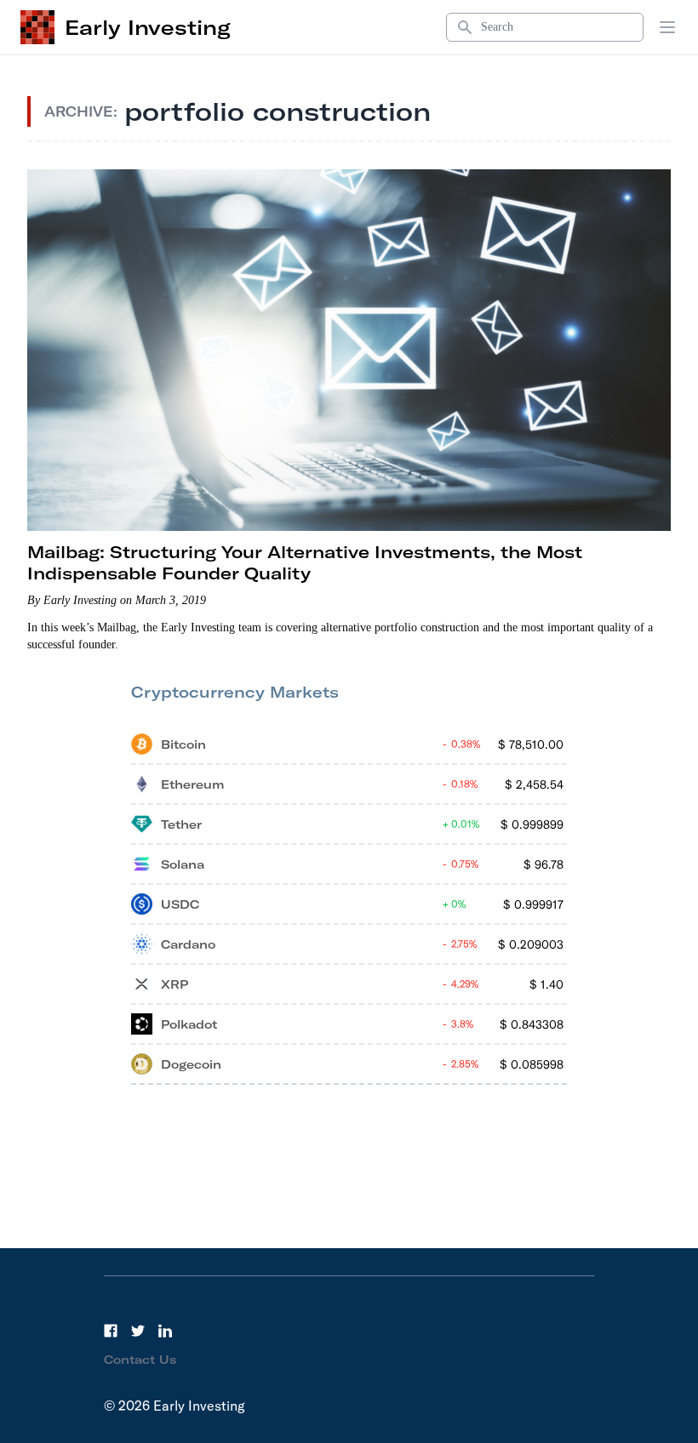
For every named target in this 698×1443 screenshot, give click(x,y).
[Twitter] (138, 1330)
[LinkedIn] (165, 1330)
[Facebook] (110, 1330)
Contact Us (140, 1359)
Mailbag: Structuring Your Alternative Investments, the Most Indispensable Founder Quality (304, 562)
